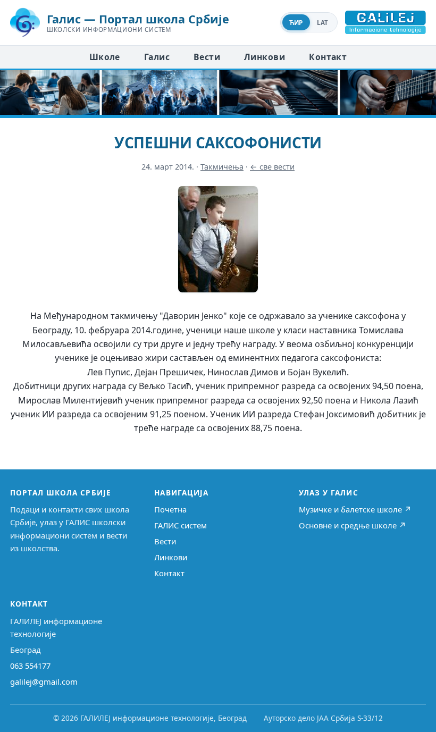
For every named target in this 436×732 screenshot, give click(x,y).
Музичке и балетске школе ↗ (355, 509)
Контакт (328, 57)
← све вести (272, 167)
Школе (104, 57)
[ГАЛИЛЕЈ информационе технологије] (385, 22)
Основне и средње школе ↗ (352, 525)
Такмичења (222, 167)
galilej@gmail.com (44, 681)
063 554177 (30, 665)
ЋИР (296, 23)
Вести (207, 57)
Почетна (170, 509)
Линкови (264, 57)
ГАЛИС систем (180, 525)
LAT (323, 23)
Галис (157, 57)
